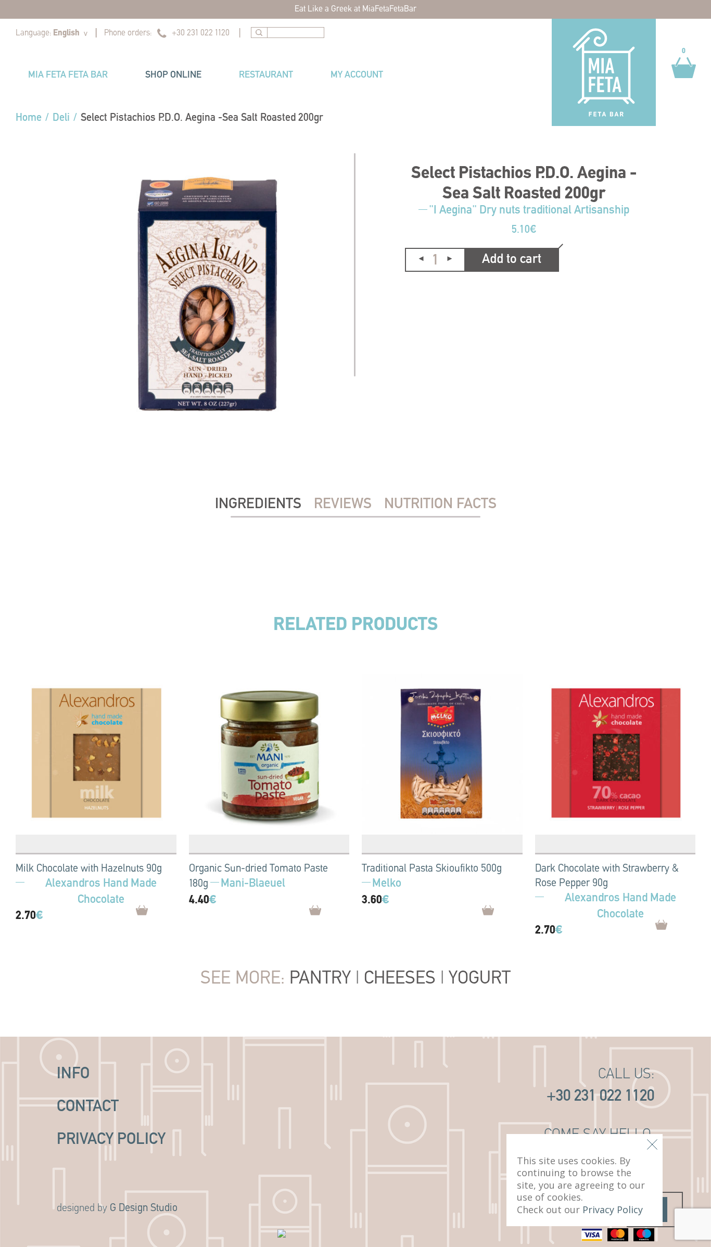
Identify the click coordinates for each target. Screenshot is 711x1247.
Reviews (343, 504)
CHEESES (400, 979)
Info (73, 1074)
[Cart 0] (683, 83)
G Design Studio (143, 1208)
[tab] (258, 504)
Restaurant (266, 75)
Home (29, 118)
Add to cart (511, 259)
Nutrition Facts (440, 504)
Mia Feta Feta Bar (68, 75)
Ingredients (258, 504)
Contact (88, 1107)
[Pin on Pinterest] (436, 296)
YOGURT (480, 979)
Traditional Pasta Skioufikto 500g (432, 869)
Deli (61, 118)
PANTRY (320, 979)
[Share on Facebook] (413, 295)
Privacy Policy (111, 1140)
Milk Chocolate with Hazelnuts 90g (89, 869)
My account (357, 75)
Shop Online (173, 75)
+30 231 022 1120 (201, 33)
